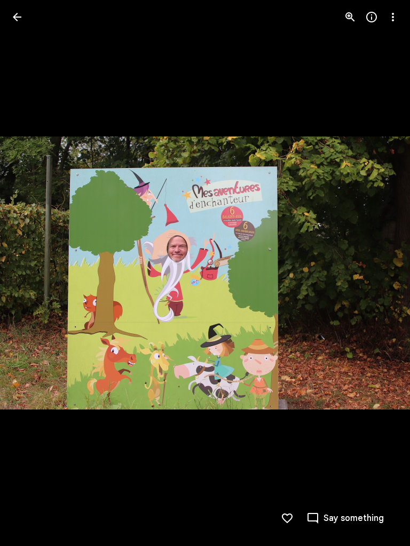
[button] (30, 273)
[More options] (393, 17)
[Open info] (371, 17)
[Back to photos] (17, 17)
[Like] (287, 518)
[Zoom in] (350, 17)
